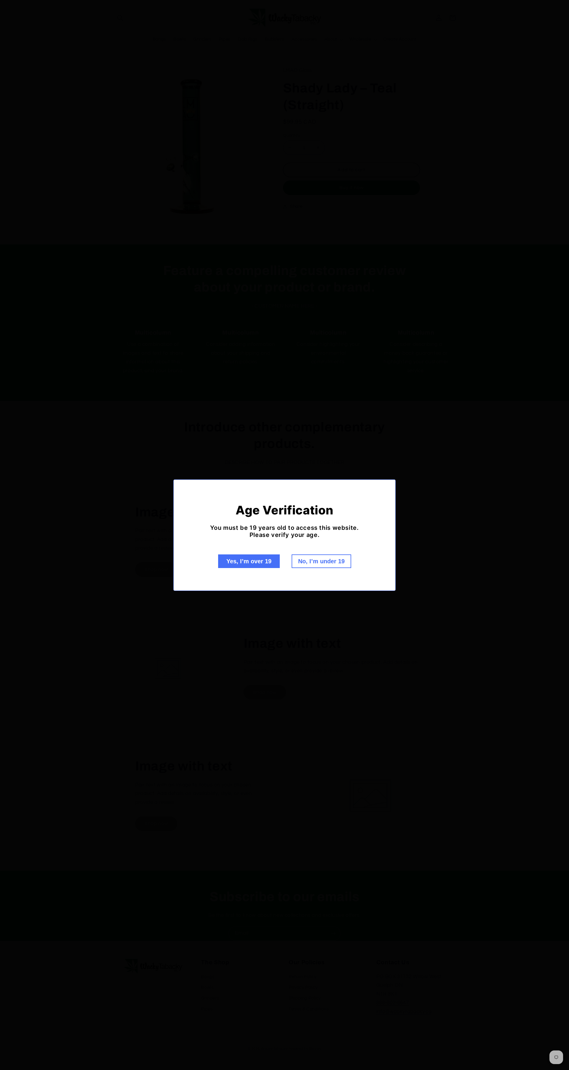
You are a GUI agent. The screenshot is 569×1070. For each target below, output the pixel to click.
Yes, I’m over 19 (248, 561)
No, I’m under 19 (321, 561)
